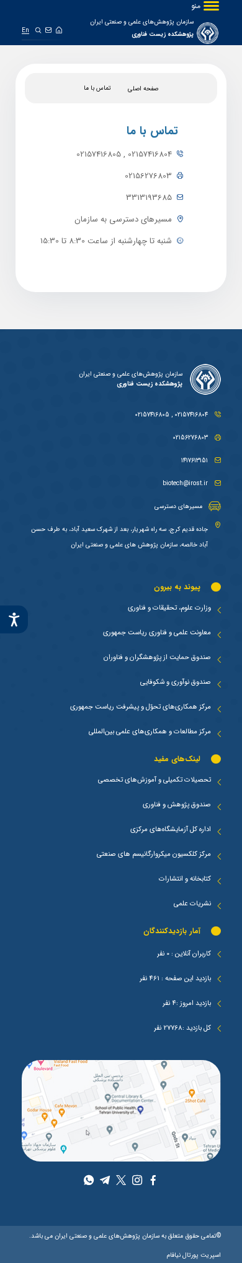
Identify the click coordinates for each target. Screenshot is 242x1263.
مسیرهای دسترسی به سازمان (123, 219)
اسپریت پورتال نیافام (194, 1255)
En (25, 30)
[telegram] (105, 1181)
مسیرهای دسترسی (178, 506)
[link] (154, 32)
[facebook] (153, 1181)
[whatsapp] (89, 1181)
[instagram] (137, 1181)
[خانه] (59, 30)
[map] (121, 1111)
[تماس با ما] (48, 30)
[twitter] (121, 1181)
